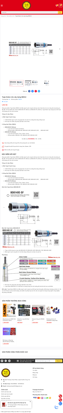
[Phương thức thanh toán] (42, 397)
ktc (10, 99)
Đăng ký (59, 361)
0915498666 (31, 138)
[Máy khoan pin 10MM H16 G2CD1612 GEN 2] (9, 310)
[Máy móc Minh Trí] (31, 5)
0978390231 (21, 383)
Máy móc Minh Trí (37, 391)
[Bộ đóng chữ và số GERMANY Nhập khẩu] (53, 310)
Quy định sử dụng (5, 398)
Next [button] (59, 49)
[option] (31, 49)
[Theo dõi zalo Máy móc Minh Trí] (5, 360)
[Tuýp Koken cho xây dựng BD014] (31, 49)
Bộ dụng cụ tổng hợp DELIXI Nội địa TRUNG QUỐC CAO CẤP (8, 341)
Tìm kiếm (35, 370)
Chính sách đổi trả (5, 396)
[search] (60, 12)
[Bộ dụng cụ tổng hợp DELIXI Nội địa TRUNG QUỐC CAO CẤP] (9, 331)
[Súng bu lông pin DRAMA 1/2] (38, 310)
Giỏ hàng (35, 377)
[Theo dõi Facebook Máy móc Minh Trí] (2, 360)
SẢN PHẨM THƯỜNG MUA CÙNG (14, 301)
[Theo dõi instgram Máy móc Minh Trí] (9, 360)
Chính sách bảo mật (6, 391)
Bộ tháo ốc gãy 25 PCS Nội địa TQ (17, 402)
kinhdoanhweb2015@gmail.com (14, 386)
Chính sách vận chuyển (7, 394)
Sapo (29, 411)
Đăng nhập (35, 372)
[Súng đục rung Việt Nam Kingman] (24, 310)
